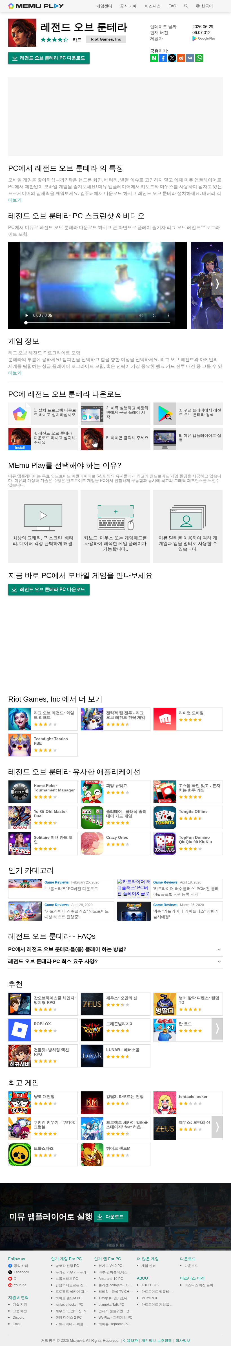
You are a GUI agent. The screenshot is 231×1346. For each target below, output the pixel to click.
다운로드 (115, 1216)
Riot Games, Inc (106, 39)
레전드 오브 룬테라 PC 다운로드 (52, 57)
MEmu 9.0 (149, 1298)
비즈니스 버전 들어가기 (202, 1285)
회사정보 (183, 1340)
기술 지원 (20, 1305)
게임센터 (104, 6)
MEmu (36, 6)
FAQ (172, 6)
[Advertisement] (115, 116)
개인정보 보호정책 (156, 1340)
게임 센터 (148, 1266)
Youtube (20, 1285)
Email (17, 1324)
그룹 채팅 (20, 1311)
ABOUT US (150, 1285)
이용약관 (130, 1340)
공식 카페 (128, 6)
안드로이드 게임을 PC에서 (161, 1305)
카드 (77, 39)
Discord (19, 1318)
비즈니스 (153, 6)
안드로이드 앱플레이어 (158, 1292)
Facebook (21, 1272)
